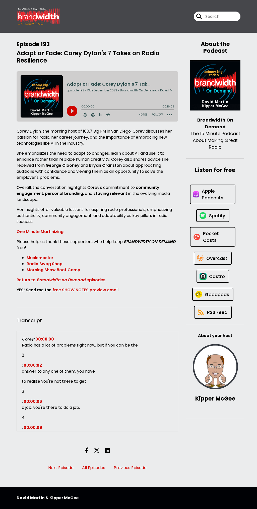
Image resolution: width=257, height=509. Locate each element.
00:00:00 (44, 339)
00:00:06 (33, 401)
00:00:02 (33, 365)
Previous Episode (130, 468)
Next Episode (61, 468)
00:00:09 (33, 427)
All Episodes (93, 468)
